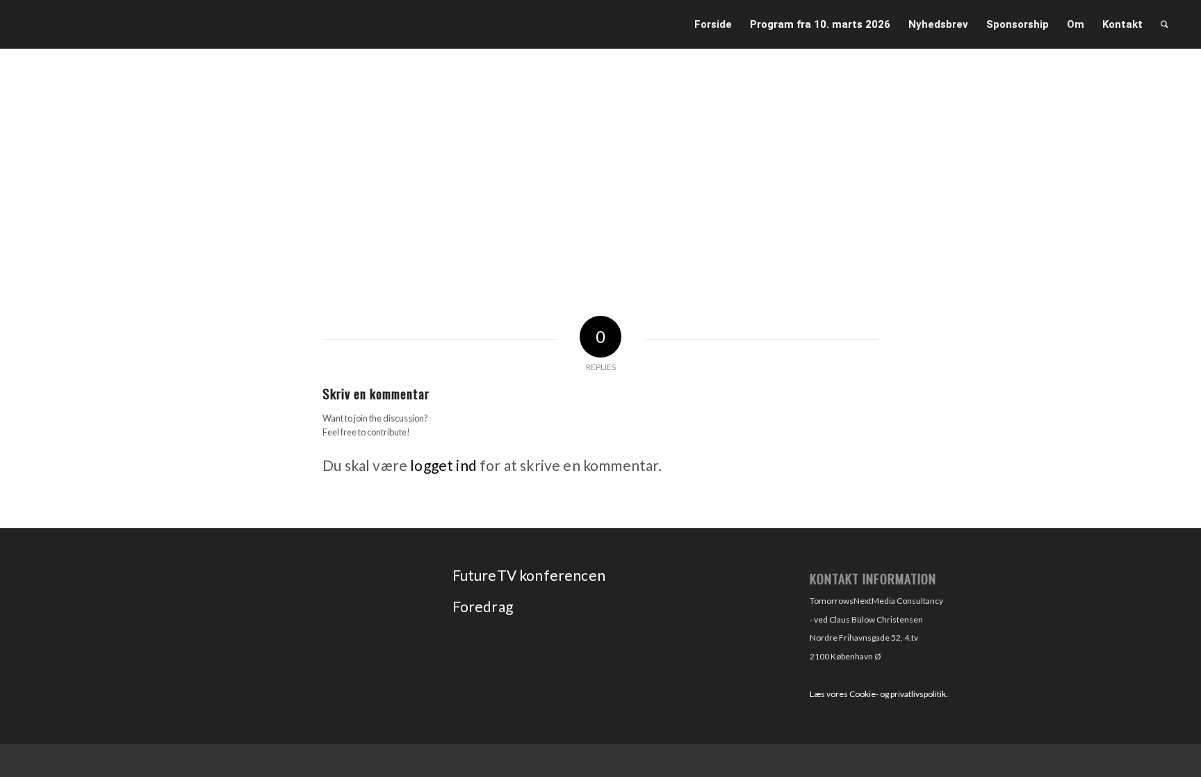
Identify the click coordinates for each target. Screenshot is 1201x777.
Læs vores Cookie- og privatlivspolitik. (879, 694)
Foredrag (482, 606)
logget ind (443, 465)
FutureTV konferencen (528, 575)
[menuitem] (713, 24)
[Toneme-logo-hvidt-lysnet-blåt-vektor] (163, 26)
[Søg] (1164, 24)
